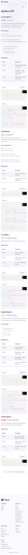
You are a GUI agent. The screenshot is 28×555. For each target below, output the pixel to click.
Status (2, 536)
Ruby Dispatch (18, 517)
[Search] (22, 2)
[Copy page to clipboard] (22, 6)
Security (3, 542)
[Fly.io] (14, 500)
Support (3, 532)
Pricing (2, 508)
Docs (2, 528)
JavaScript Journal (19, 521)
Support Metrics (5, 534)
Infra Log (17, 510)
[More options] (25, 6)
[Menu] (26, 2)
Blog (16, 506)
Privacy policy (4, 544)
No (23, 472)
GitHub (17, 528)
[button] (14, 46)
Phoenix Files (18, 514)
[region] (14, 95)
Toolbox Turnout (19, 512)
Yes (18, 472)
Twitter (17, 530)
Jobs (2, 510)
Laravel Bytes (18, 515)
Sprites (17, 508)
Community (18, 532)
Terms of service (5, 546)
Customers (3, 530)
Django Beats (18, 519)
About (2, 506)
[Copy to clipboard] (25, 92)
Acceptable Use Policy (6, 548)
